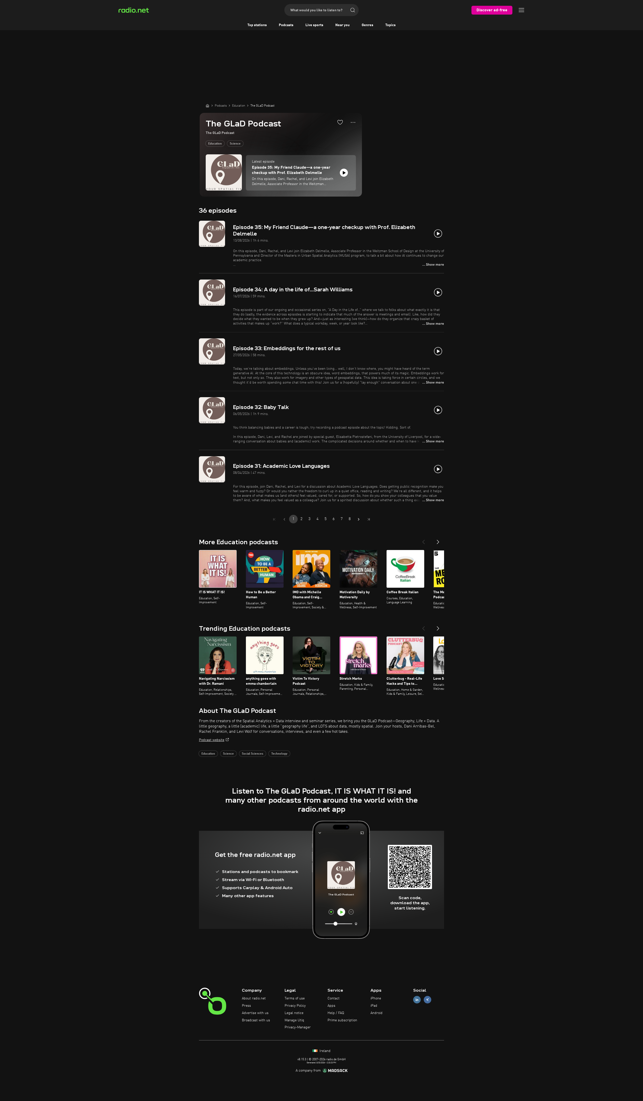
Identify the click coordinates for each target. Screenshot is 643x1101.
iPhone (375, 998)
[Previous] (423, 540)
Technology (279, 753)
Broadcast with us (256, 1020)
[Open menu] (521, 10)
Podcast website (211, 740)
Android (376, 1013)
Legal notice (294, 1013)
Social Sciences (252, 753)
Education (215, 143)
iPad (373, 1005)
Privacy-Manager (298, 1027)
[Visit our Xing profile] (427, 999)
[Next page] (359, 519)
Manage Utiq (294, 1020)
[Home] (207, 106)
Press (246, 1005)
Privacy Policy (295, 1005)
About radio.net (254, 998)
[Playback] (344, 173)
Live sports (314, 25)
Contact (334, 998)
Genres (367, 25)
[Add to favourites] (340, 122)
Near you (342, 25)
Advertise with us (255, 1013)
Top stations (257, 25)
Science (235, 143)
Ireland (324, 1051)
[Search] (353, 10)
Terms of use (295, 998)
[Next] (438, 540)
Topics (390, 25)
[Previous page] (284, 519)
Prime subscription (342, 1020)
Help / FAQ (336, 1013)
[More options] (353, 122)
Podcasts (286, 25)
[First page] (274, 519)
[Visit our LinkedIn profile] (417, 999)
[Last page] (369, 519)
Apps (331, 1005)
